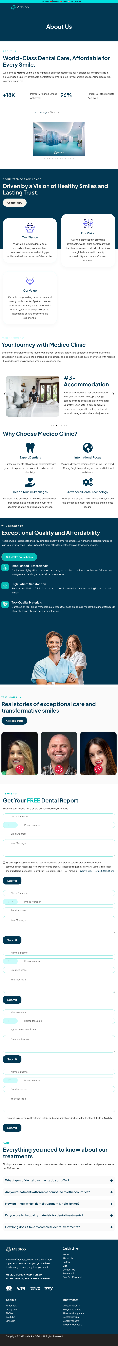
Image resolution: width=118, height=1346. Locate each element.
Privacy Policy (85, 871)
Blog (65, 1265)
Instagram (11, 1309)
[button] (36, 139)
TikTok (9, 1313)
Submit (12, 880)
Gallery (66, 1262)
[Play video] (19, 769)
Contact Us (69, 1269)
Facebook (11, 1305)
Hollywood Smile (72, 1309)
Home (66, 1254)
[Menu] (111, 7)
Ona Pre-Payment (72, 1277)
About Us (68, 1258)
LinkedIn (10, 1320)
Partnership (69, 1273)
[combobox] (10, 825)
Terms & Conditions (104, 871)
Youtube (10, 1317)
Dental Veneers (71, 1320)
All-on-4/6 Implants (73, 1313)
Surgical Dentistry (72, 1324)
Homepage (41, 112)
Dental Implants (71, 1305)
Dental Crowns (71, 1317)
